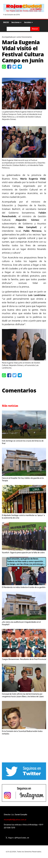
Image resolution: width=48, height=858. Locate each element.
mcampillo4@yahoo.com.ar (15, 820)
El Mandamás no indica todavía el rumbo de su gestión (23, 587)
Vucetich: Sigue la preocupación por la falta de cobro (23, 553)
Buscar (35, 29)
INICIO (6, 22)
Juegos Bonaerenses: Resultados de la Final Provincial (24, 659)
